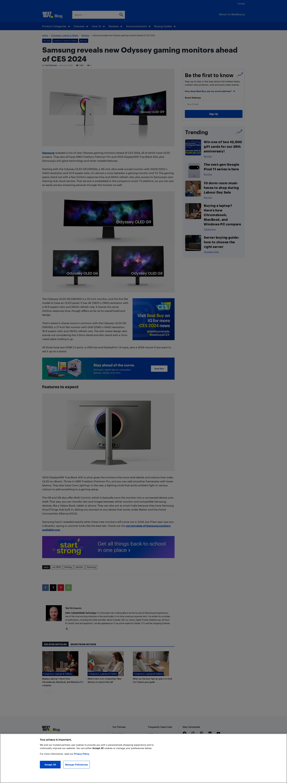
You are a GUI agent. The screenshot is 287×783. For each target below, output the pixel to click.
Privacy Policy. (82, 753)
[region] (143, 758)
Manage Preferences (76, 764)
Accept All (50, 764)
